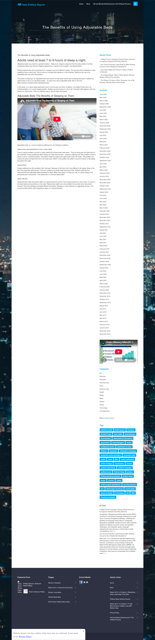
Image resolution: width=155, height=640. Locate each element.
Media (102, 395)
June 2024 (103, 138)
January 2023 (104, 176)
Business (103, 376)
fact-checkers (106, 438)
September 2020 (105, 265)
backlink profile (106, 430)
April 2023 (103, 167)
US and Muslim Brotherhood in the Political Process (112, 4)
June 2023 (103, 164)
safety (119, 480)
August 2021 (104, 230)
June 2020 (103, 274)
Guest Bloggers (118, 442)
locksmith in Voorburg (128, 451)
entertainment (130, 434)
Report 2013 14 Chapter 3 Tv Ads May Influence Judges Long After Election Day (121, 606)
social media (130, 489)
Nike (116, 459)
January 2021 (104, 252)
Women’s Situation (54, 583)
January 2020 (104, 290)
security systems (129, 485)
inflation (104, 451)
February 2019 (105, 324)
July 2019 (103, 309)
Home (81, 4)
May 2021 (103, 239)
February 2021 (105, 249)
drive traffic (118, 434)
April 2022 (103, 205)
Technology (103, 408)
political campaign (124, 468)
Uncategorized (104, 411)
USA (133, 493)
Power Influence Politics (37, 592)
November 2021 (105, 220)
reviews (111, 480)
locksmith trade (129, 455)
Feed (104, 505)
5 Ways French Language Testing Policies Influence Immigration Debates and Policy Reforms (117, 60)
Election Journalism (54, 592)
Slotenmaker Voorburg (114, 489)
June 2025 (103, 113)
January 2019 (104, 328)
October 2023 (104, 157)
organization (119, 463)
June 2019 (103, 312)
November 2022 (105, 183)
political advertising (108, 468)
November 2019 (105, 296)
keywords (113, 451)
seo (102, 489)
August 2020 (104, 268)
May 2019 (103, 315)
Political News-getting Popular (120, 599)
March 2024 (104, 145)
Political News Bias (54, 597)
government (105, 442)
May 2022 (103, 201)
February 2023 (105, 173)
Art (101, 373)
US (128, 493)
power (103, 480)
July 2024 (103, 135)
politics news (128, 476)
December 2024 (105, 126)
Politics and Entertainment (110, 476)
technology (119, 493)
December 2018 (105, 331)
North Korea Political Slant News (59, 602)
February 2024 (105, 148)
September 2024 (105, 129)
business (131, 430)
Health (102, 392)
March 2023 (104, 170)
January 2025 (104, 123)
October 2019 (104, 299)
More (88, 4)
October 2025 (104, 104)
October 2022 (104, 186)
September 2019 (105, 302)
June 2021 (103, 236)
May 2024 (103, 141)
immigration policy (107, 447)
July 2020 (103, 271)
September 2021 (105, 227)
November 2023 (105, 154)
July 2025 (103, 110)
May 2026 (103, 97)
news (27, 87)
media (103, 459)
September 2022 (105, 189)
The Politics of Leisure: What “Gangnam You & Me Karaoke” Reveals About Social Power (117, 81)
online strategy (106, 463)
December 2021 (105, 217)
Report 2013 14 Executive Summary (60, 587)
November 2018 (105, 334)
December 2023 (105, 151)
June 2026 (103, 94)
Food (101, 386)
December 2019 (105, 293)
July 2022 (103, 195)
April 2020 (103, 280)
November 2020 (105, 258)
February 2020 (105, 287)
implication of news (124, 447)
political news (106, 472)
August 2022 (104, 192)
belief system (120, 430)
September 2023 (105, 160)
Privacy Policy (114, 613)
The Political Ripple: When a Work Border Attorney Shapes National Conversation (117, 76)
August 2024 (104, 132)
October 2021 (104, 224)
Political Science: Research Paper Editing (32, 584)
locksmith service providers (111, 455)
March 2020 (104, 283)
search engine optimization (111, 485)
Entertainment (104, 383)
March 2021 (104, 246)
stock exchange (106, 493)
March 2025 (104, 119)
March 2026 (104, 100)
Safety (102, 405)
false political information (123, 438)
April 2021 (103, 242)
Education (103, 379)
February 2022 (105, 211)
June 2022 (103, 198)
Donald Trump (106, 434)
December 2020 (105, 255)
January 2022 (104, 214)
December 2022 (105, 179)
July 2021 (103, 233)
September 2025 (105, 107)
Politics (102, 401)
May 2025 (103, 116)
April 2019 (103, 318)
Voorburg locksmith (108, 497)
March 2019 (104, 321)
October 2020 (104, 261)
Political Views (119, 472)
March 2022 (104, 208)
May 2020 (103, 277)
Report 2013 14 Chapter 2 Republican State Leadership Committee (122, 593)
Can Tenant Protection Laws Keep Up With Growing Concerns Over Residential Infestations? (117, 65)
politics (130, 472)
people (129, 463)
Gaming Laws (104, 389)
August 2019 (104, 306)
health (129, 442)
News (101, 398)
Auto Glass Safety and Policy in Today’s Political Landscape (116, 71)
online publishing (127, 459)
